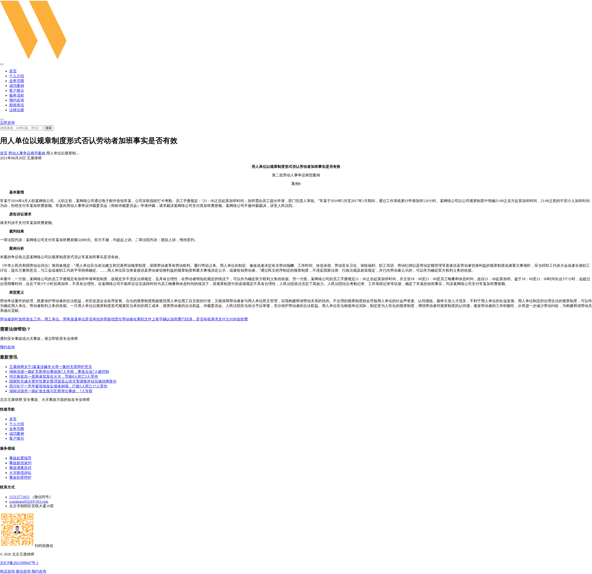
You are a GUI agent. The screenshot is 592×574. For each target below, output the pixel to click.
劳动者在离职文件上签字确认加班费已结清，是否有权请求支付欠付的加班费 (185, 319)
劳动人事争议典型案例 (26, 153)
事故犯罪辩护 (20, 477)
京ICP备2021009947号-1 (19, 563)
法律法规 (16, 110)
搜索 (49, 128)
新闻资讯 (16, 105)
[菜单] (2, 64)
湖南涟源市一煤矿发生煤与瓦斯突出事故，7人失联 (50, 391)
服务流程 (16, 95)
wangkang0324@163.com (28, 501)
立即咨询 (7, 123)
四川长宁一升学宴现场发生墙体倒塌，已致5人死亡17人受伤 (58, 386)
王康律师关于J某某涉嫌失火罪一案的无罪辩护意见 (50, 367)
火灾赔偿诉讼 (20, 473)
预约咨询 (16, 100)
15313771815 (19, 497)
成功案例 (16, 86)
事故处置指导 (20, 458)
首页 (13, 71)
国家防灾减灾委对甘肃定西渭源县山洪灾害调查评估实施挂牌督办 (63, 381)
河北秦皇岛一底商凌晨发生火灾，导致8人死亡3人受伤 (53, 376)
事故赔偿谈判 (20, 463)
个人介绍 (16, 76)
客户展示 (16, 90)
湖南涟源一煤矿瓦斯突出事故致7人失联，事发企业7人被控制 (59, 372)
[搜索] (2, 119)
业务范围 (16, 81)
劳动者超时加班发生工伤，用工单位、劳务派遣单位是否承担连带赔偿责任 (61, 319)
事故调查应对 (20, 468)
